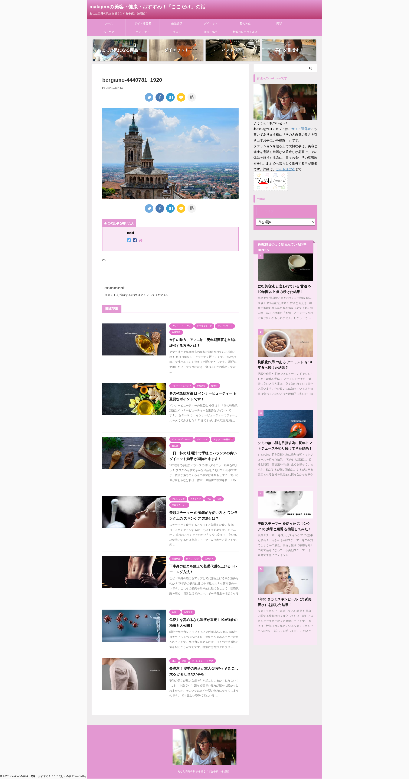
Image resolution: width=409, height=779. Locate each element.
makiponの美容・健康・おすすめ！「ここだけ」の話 (147, 6)
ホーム (108, 23)
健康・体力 (211, 31)
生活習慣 (176, 23)
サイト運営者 (142, 23)
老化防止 (245, 23)
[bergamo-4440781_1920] (170, 97)
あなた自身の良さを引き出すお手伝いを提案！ (204, 771)
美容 (279, 23)
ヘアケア (108, 31)
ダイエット (211, 23)
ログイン (143, 295)
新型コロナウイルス (245, 31)
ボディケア (143, 31)
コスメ (177, 31)
